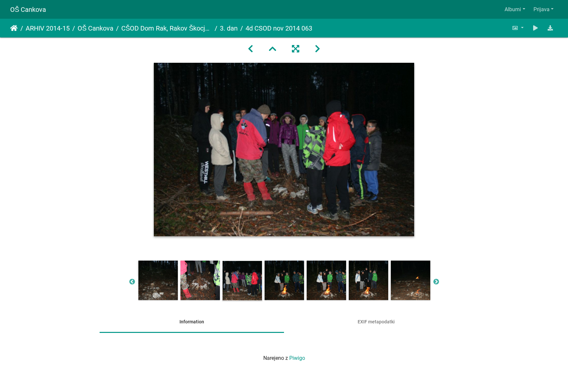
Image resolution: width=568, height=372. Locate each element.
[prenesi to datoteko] (550, 28)
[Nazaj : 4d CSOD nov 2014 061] (250, 49)
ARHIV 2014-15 (48, 28)
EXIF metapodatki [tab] (376, 321)
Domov (14, 28)
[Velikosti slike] (518, 28)
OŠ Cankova (28, 9)
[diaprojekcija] (535, 28)
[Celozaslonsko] (295, 49)
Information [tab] (191, 321)
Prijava (541, 9)
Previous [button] (132, 282)
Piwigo (297, 358)
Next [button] (436, 282)
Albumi (513, 9)
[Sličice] (272, 49)
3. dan (229, 28)
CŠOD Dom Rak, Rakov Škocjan (166, 28)
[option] (158, 280)
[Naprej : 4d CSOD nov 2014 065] (317, 49)
